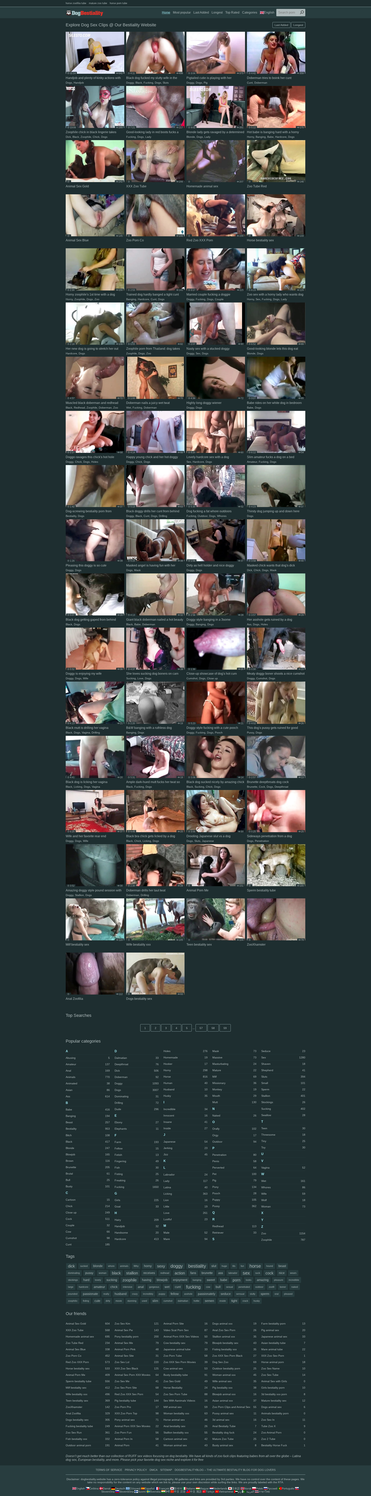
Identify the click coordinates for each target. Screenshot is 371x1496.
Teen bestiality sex (88, 1400)
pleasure (278, 1280)
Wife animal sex (234, 1381)
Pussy (250, 732)
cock (269, 1273)
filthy (136, 1266)
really (106, 1294)
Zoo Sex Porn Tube (185, 1394)
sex (246, 1273)
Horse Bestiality (185, 1387)
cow (208, 1287)
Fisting (137, 1174)
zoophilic (72, 1301)
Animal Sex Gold (88, 1323)
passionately (206, 1294)
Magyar (204, 1488)
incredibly (148, 1294)
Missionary (234, 1083)
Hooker (185, 1063)
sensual (240, 1294)
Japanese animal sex (283, 1336)
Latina (185, 1187)
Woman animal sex (185, 1445)
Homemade (185, 1057)
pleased (288, 1294)
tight (234, 1300)
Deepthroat (281, 786)
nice (282, 1273)
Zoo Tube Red (88, 1342)
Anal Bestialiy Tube (234, 1426)
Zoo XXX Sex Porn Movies (185, 1362)
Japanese (208, 840)
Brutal (88, 1173)
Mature (234, 1070)
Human (185, 1083)
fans (193, 1273)
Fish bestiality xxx (88, 1438)
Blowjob (88, 1154)
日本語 (236, 1488)
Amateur (252, 461)
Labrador (185, 1174)
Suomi (142, 1491)
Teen (283, 1128)
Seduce (283, 1051)
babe (223, 1280)
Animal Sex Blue (88, 1349)
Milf (234, 1076)
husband (121, 1294)
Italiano (190, 1488)
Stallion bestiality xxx (185, 1432)
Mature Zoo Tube (234, 1438)
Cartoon (88, 1199)
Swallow (283, 1115)
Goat (137, 1206)
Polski (259, 1488)
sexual (229, 1287)
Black (138, 82)
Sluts (166, 82)
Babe (270, 136)
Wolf (283, 1200)
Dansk (107, 1488)
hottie (196, 1301)
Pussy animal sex (234, 1413)
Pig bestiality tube (137, 1400)
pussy (89, 1273)
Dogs (69, 82)
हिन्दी (167, 1491)
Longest (217, 12)
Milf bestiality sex (88, 1387)
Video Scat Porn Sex (185, 1330)
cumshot (167, 1301)
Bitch (88, 1135)
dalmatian (183, 1301)
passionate (90, 1294)
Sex (258, 299)
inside (223, 1301)
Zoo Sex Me (137, 1381)
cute (97, 1300)
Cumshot (191, 678)
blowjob (162, 1280)
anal (141, 1287)
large (70, 1287)
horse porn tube (118, 3)
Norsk (247, 1488)
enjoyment (180, 1280)
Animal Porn (137, 1445)
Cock (262, 786)
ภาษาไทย (264, 1491)
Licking (78, 786)
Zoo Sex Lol (137, 1362)
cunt (178, 1287)
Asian (88, 1090)
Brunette (252, 786)
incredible (294, 1280)
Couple (219, 299)
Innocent (185, 1115)
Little (185, 1206)
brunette (207, 1273)
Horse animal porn (283, 1362)
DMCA (153, 1469)
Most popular (182, 12)
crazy (135, 1294)
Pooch (219, 732)
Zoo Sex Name (283, 1368)
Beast (88, 1122)
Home (166, 12)
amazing (263, 1280)
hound (269, 1266)
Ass (249, 624)
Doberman (260, 82)
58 (213, 1028)
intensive (127, 1287)
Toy (283, 1147)
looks (248, 1280)
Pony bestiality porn (137, 1336)
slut (213, 1266)
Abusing (88, 1057)
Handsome (137, 1232)
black (116, 1273)
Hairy (137, 1219)
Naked (234, 1115)
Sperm (283, 1089)
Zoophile (86, 136)
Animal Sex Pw (137, 1330)
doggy (176, 1266)
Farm (137, 1142)
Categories (249, 12)
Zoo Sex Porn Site (137, 1387)
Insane (185, 1121)
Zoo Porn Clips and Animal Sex (234, 1407)
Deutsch (120, 1488)
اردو (240, 1491)
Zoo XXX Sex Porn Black (234, 1355)
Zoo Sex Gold (185, 1381)
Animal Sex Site (137, 1355)
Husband (185, 1089)
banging (197, 1280)
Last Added (201, 12)
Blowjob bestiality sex (234, 1342)
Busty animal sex (234, 1445)
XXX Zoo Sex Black (137, 1368)
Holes (94, 461)
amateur (99, 1287)
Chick (96, 136)
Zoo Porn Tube (185, 1355)
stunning (131, 1301)
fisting (86, 1301)
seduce (226, 1294)
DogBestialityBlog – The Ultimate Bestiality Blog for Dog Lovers (225, 1469)
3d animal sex (234, 1419)
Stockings (283, 1102)
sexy (161, 1266)
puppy (162, 1294)
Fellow (137, 1148)
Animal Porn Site (185, 1323)
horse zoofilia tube (76, 3)
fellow (175, 1294)
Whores (221, 516)
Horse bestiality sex (88, 1368)
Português (288, 1488)
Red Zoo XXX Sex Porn (137, 1394)
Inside (185, 1128)
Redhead (79, 407)
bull (218, 1287)
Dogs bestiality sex (88, 1419)
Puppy (234, 1199)
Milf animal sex (185, 1407)
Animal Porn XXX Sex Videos (185, 1336)
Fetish (137, 1154)
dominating (74, 1273)
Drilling (163, 516)
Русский (272, 1488)
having (146, 1280)
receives (149, 1273)
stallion (132, 1273)
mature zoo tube (98, 3)
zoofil (271, 1287)
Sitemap (166, 1469)
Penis (234, 1161)
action (180, 1273)
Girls (137, 1200)
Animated (88, 1083)
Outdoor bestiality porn (234, 1368)
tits (233, 1266)
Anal (88, 1070)
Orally (234, 1128)
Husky (185, 1095)
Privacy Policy (136, 1469)
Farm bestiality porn (283, 1323)
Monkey (234, 1089)
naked (294, 1287)
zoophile (130, 1280)
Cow (88, 1231)
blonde (98, 1266)
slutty (252, 1294)
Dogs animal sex (283, 1407)
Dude (137, 1109)
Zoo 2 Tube (283, 1438)
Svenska (155, 1491)
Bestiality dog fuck (234, 1432)
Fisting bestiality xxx (234, 1349)
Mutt (234, 1102)
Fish (137, 1167)
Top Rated (232, 12)
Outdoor (203, 516)
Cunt (250, 82)
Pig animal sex (283, 1330)
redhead (164, 1273)
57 (201, 1028)
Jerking (185, 1148)
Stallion (79, 895)
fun (242, 1266)
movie (119, 1301)
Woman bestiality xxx (185, 1413)
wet (167, 1287)
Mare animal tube (283, 1349)
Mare (185, 1239)
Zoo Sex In (283, 1419)
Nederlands (220, 1488)
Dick (68, 136)
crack (245, 1301)
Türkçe (210, 1491)
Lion (185, 1200)
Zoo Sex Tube (283, 1374)
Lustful (185, 1219)
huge (224, 1266)
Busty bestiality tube (185, 1374)
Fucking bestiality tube (88, 1426)
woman (102, 1273)
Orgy (234, 1135)
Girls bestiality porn (283, 1387)
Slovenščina (126, 1491)
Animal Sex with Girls (283, 1381)
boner (283, 1287)
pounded (72, 1294)
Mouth (234, 1095)
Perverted (234, 1167)
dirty (108, 1301)
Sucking (131, 678)
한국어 (178, 1488)
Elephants (137, 1128)
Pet (234, 1174)
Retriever (234, 1232)
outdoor (259, 1287)
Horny (250, 136)
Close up (212, 678)
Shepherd (283, 1070)
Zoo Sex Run (88, 1432)
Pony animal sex (137, 1419)
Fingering (137, 1161)
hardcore (83, 1287)
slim (155, 1300)
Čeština (94, 1488)
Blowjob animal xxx (234, 1394)
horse (255, 1266)
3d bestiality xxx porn (283, 1394)
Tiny (283, 1141)
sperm (265, 1294)
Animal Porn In (137, 1438)
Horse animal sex (185, 1419)
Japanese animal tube (185, 1349)
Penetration (262, 840)
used (144, 1301)
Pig (206, 82)
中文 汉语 (180, 1491)
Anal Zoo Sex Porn (234, 1330)
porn (236, 1280)
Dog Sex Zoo (234, 1362)
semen (209, 1300)
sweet (211, 1280)
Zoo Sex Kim (137, 1323)
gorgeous (154, 1287)
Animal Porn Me (88, 1374)
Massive (234, 1057)
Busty (88, 1186)
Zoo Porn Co (88, 1355)
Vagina (86, 732)
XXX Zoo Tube (88, 1330)
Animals (88, 1077)
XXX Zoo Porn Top (137, 1413)
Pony (234, 1186)
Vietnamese (226, 1491)
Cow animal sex (185, 1368)
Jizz (185, 1154)
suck (257, 1273)
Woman (283, 1206)
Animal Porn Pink (137, 1349)
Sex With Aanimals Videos (185, 1400)
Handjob (79, 82)
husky (257, 1301)
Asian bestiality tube (283, 1342)
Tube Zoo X (283, 1426)
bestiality (197, 1266)
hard (86, 1280)
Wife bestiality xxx (88, 1394)
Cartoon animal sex (185, 1438)
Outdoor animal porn (88, 1445)
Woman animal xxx (234, 1374)
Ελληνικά (134, 1488)
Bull (88, 1180)
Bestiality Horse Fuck (283, 1445)
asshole (188, 1294)
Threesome (283, 1134)
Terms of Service (109, 1469)
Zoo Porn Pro (137, 1407)
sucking (111, 1280)
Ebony (137, 1122)
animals (124, 1266)
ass (220, 1273)
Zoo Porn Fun (137, 1432)
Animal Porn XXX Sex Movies (137, 1426)
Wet (128, 407)
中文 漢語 (196, 1491)
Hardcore (281, 136)
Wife (85, 678)
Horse (185, 1076)
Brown (88, 1160)
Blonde (190, 136)
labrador (232, 1273)
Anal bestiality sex (185, 1426)
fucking (193, 1287)
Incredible (185, 1109)
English (269, 12)
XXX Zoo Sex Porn (283, 1355)
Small (283, 1083)
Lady (148, 136)
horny (148, 1266)
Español (149, 1488)
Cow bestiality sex (185, 1342)
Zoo (96, 299)
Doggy (130, 82)
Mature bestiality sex (283, 1400)
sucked (84, 1266)
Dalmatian (137, 1057)
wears (293, 1273)
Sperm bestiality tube (88, 1381)
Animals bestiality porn (283, 1413)
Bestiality (71, 516)
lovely (98, 1280)
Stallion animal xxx (234, 1336)
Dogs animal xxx (234, 1323)
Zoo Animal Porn (283, 1432)
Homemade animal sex (88, 1336)
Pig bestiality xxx (234, 1387)
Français (164, 1488)
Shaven (283, 1063)
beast (282, 1266)
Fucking (148, 82)
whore (111, 1266)
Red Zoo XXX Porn (88, 1362)
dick (71, 1266)
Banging (261, 136)
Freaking (137, 1180)
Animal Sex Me (137, 1342)
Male (185, 1232)
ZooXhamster (88, 1407)
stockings (73, 1280)
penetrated (244, 1287)
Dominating (137, 1096)
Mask (137, 570)
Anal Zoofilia (88, 1413)
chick (113, 1287)
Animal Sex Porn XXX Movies (137, 1374)
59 (225, 1028)
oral (277, 1294)
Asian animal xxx (234, 1400)
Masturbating (234, 1063)
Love (140, 678)
